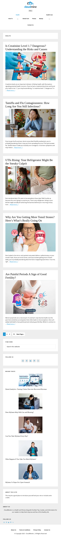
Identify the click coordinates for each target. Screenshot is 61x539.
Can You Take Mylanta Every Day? (16, 436)
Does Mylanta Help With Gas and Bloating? (19, 412)
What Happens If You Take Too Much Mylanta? (20, 459)
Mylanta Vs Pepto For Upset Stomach (17, 482)
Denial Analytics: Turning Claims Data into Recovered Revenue (26, 389)
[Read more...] (11, 90)
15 (14, 334)
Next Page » (20, 334)
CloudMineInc (30, 5)
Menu (30, 10)
